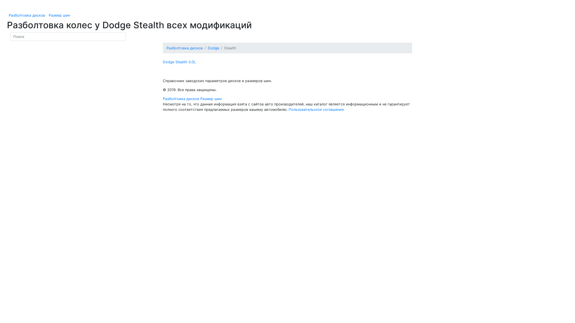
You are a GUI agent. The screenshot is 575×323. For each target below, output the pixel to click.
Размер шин (59, 15)
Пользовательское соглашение (316, 109)
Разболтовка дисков (27, 15)
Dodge (213, 48)
